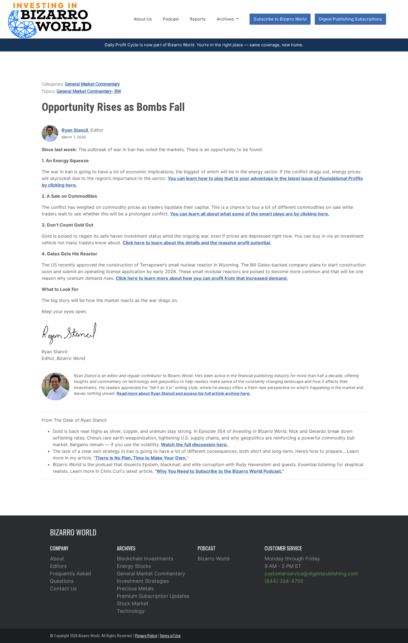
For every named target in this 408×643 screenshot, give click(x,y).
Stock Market (132, 603)
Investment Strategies (143, 581)
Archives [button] (226, 19)
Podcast (171, 19)
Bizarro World (214, 558)
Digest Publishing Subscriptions (350, 19)
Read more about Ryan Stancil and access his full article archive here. (184, 393)
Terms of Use (170, 636)
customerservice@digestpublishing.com (311, 573)
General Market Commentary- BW (89, 91)
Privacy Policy (146, 636)
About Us (143, 19)
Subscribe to (280, 19)
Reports (198, 19)
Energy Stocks (134, 566)
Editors (58, 566)
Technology (131, 611)
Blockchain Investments (145, 558)
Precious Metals (135, 588)
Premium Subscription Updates (153, 596)
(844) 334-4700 (284, 581)
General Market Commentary (92, 84)
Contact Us (63, 588)
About (57, 558)
